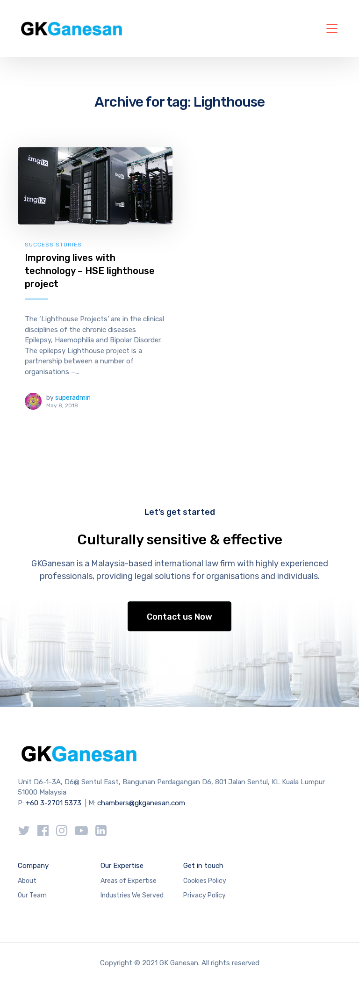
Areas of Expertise (129, 881)
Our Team (32, 895)
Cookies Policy (204, 881)
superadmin (73, 398)
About (27, 881)
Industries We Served (132, 895)
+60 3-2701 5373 (53, 803)
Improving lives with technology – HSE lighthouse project (90, 270)
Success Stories (53, 244)
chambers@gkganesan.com (141, 803)
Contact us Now (179, 617)
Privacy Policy (204, 895)
